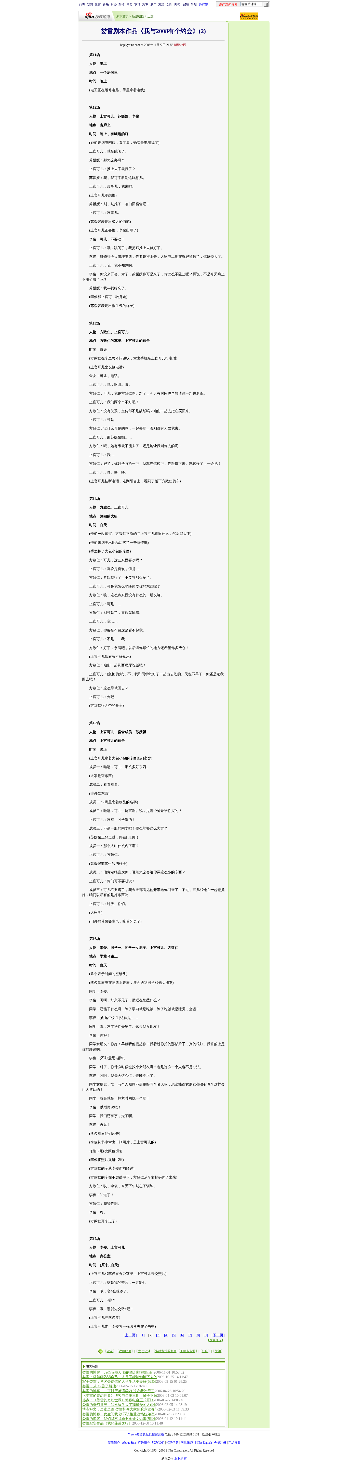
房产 (153, 4)
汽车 (145, 4)
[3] (158, 1335)
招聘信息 (172, 1442)
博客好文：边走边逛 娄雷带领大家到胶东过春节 (120, 1409)
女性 (169, 4)
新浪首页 (122, 16)
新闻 (90, 4)
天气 (177, 4)
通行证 (203, 4)
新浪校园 (138, 16)
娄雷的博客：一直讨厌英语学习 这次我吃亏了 (118, 1391)
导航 (194, 4)
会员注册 (220, 1442)
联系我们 (158, 1442)
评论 (110, 1351)
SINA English (203, 1442)
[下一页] (218, 1335)
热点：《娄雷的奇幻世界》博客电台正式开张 (118, 1400)
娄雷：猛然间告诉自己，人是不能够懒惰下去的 (119, 1377)
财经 (114, 4)
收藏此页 (125, 1351)
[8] (198, 1335)
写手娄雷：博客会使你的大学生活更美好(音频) (119, 1381)
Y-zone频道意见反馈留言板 (146, 1434)
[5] (174, 1335)
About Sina (129, 1442)
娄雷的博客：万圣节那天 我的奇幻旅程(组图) (118, 1372)
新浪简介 (114, 1442)
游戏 (161, 4)
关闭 (218, 1351)
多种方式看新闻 (166, 1351)
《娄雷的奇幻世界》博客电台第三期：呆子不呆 (119, 1396)
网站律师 (187, 1442)
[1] (142, 1335)
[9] (206, 1335)
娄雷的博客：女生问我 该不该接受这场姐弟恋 (118, 1414)
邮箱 (186, 4)
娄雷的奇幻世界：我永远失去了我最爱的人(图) (119, 1405)
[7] (190, 1335)
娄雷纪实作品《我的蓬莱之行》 (107, 1423)
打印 (205, 1351)
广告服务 (144, 1442)
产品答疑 (234, 1442)
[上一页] (130, 1335)
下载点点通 (187, 1351)
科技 (121, 4)
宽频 (137, 4)
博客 (129, 4)
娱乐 (106, 4)
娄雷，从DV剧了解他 (99, 1386)
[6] (182, 1335)
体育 (98, 4)
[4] (166, 1335)
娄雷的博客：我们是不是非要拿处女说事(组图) (119, 1419)
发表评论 (215, 1340)
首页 (82, 4)
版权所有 (181, 1458)
